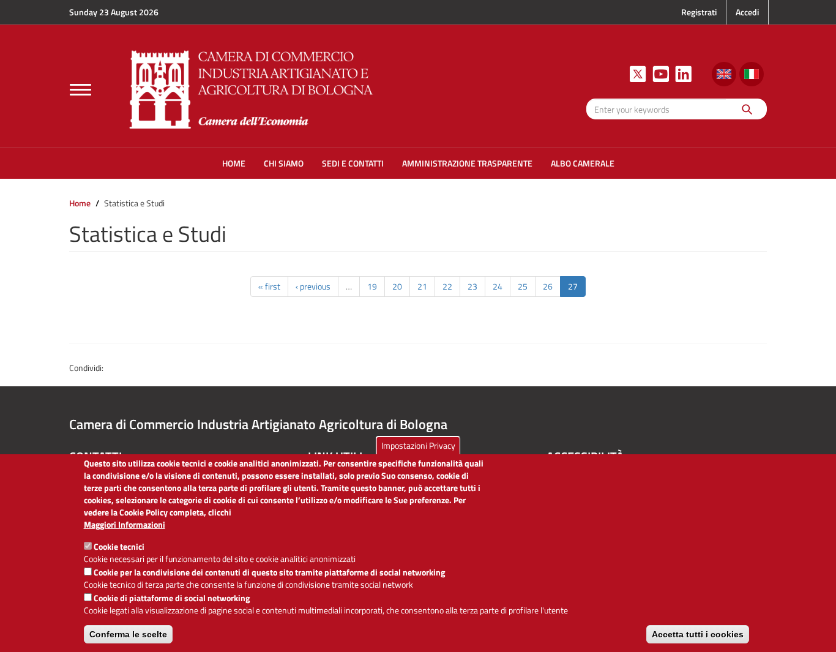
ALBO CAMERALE (582, 163)
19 (372, 286)
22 (447, 286)
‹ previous (313, 286)
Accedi (747, 12)
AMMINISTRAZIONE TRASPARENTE (467, 163)
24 (497, 286)
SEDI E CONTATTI (353, 163)
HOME (233, 163)
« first (269, 286)
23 (472, 286)
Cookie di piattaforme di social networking (172, 597)
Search (746, 108)
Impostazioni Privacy (418, 445)
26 (548, 286)
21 (422, 286)
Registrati (699, 12)
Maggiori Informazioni (124, 525)
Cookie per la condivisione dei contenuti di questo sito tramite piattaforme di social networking (269, 572)
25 (523, 286)
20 (397, 286)
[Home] (251, 87)
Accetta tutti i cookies (698, 634)
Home (80, 203)
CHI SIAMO (284, 163)
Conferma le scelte (128, 634)
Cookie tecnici (119, 546)
